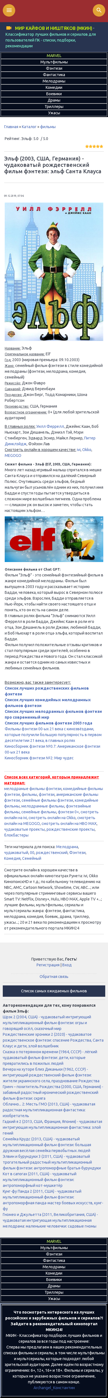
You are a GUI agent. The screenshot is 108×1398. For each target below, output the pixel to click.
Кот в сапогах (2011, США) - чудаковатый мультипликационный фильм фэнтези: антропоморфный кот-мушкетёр (39, 1180)
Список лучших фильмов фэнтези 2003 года (48, 723)
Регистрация (48, 965)
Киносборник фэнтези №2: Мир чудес (39, 758)
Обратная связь (54, 976)
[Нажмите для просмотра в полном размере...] (54, 339)
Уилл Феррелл (50, 426)
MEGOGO (13, 455)
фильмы (48, 127)
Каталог (29, 127)
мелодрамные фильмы (42, 806)
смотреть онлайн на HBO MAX (69, 823)
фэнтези (47, 794)
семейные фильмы (38, 812)
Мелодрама (67, 847)
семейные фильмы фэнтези (47, 800)
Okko (86, 449)
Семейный (31, 858)
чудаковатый (16, 852)
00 (32, 852)
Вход (67, 965)
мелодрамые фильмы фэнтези (32, 788)
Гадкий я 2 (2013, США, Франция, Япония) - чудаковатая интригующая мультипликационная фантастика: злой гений (52, 1127)
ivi (79, 449)
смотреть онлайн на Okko (52, 817)
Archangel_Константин (54, 1388)
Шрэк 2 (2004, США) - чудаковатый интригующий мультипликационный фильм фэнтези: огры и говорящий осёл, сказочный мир (47, 1023)
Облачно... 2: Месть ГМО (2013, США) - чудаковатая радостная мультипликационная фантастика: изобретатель (49, 1110)
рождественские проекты (71, 829)
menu (9, 10)
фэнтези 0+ (68, 812)
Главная (11, 127)
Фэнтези (77, 852)
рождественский (52, 852)
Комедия (12, 858)
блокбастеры (16, 835)
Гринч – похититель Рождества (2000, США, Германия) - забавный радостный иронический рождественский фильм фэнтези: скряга (53, 1092)
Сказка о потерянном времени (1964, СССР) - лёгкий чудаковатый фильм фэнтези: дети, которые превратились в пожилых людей (50, 1058)
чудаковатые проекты (24, 829)
